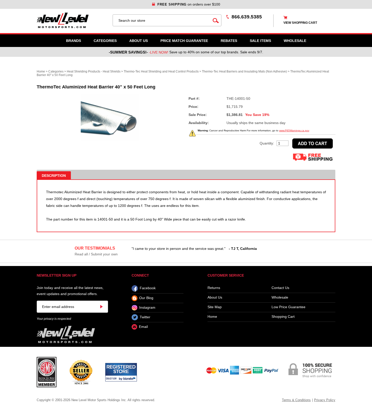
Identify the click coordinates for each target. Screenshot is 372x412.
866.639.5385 (247, 16)
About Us (138, 41)
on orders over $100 (188, 4)
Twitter (145, 317)
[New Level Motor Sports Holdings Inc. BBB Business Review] (81, 372)
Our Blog (146, 298)
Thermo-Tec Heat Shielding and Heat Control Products (161, 71)
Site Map (215, 307)
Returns (214, 288)
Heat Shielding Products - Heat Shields (93, 71)
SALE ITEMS (260, 41)
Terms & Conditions (296, 400)
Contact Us (280, 288)
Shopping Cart (283, 317)
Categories (105, 41)
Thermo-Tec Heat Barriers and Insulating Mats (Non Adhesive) (244, 71)
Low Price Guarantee (288, 307)
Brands (73, 41)
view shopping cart (300, 23)
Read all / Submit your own (96, 254)
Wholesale (280, 297)
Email (143, 327)
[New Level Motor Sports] (72, 20)
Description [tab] (54, 176)
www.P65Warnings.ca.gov (294, 130)
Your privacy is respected (54, 319)
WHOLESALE (295, 41)
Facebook (148, 288)
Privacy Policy (324, 400)
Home (41, 71)
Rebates (229, 41)
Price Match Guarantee (184, 41)
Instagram (147, 307)
